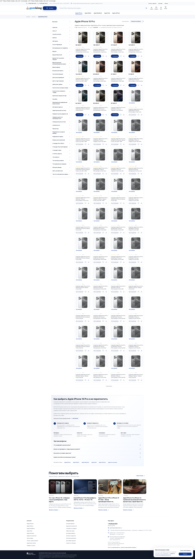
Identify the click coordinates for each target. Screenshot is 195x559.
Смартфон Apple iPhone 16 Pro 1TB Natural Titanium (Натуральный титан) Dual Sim (100, 376)
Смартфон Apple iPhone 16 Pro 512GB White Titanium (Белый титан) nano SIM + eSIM (83, 169)
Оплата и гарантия (152, 3)
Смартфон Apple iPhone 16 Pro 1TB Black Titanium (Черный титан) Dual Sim (136, 376)
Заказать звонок (111, 525)
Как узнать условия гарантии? (62, 453)
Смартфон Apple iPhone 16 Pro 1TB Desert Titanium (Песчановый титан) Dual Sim (118, 376)
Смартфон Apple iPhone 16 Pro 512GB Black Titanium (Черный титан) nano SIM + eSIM (118, 169)
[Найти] (146, 8)
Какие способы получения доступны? (65, 457)
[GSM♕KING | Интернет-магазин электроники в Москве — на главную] (32, 554)
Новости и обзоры (71, 543)
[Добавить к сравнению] (88, 56)
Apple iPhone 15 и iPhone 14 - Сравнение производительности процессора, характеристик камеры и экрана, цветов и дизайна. (134, 499)
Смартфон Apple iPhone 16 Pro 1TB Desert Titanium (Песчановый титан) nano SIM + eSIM (83, 199)
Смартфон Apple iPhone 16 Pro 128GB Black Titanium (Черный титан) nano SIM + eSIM (100, 140)
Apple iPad (107, 13)
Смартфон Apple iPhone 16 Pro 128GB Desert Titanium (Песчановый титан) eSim (100, 80)
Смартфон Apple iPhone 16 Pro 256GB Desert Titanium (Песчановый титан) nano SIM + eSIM (118, 51)
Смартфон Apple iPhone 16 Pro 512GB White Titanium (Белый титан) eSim (83, 258)
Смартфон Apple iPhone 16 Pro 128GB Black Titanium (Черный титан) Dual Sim (118, 109)
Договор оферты (70, 533)
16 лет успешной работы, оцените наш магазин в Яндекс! (122, 547)
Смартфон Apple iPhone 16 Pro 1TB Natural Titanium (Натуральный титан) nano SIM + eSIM (136, 169)
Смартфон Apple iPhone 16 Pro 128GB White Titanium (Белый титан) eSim (118, 199)
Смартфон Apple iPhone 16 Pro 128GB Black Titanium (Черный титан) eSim (136, 199)
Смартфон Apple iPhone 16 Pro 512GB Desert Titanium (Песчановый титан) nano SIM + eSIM (100, 169)
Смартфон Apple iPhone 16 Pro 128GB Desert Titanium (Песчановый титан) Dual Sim (136, 80)
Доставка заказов (71, 540)
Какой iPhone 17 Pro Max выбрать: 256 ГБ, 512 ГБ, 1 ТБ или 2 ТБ (85, 499)
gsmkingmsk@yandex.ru (116, 528)
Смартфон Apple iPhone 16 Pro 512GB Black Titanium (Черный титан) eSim (136, 258)
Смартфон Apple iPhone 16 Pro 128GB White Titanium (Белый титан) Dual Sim (83, 109)
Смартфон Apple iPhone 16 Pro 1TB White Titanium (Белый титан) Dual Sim (83, 376)
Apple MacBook (98, 13)
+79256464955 (112, 524)
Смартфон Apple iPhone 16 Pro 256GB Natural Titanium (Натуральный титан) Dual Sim (100, 317)
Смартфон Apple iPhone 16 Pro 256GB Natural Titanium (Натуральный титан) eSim (100, 228)
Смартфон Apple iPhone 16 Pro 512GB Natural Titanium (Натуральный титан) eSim (100, 258)
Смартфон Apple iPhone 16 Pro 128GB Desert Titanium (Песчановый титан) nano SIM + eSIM (136, 110)
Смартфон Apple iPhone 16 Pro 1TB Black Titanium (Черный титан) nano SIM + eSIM (100, 199)
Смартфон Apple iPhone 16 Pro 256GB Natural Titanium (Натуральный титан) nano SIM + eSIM (100, 51)
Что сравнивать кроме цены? (62, 445)
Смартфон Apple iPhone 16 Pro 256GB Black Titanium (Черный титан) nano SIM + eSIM (136, 140)
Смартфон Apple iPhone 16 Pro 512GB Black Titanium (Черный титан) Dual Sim (136, 346)
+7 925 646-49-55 (43, 3)
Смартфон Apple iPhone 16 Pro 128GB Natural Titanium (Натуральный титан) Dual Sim (100, 109)
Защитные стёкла (31, 543)
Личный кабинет (70, 523)
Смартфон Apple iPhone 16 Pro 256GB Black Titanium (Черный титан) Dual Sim (136, 317)
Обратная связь (70, 531)
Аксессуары (30, 538)
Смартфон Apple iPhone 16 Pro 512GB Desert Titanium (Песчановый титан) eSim (118, 258)
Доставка (160, 3)
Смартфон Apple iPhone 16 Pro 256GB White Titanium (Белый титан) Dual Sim (83, 317)
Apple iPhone (78, 13)
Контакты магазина (71, 538)
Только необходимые (185, 550)
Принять (185, 554)
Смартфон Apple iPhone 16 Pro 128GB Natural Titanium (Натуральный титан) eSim (118, 80)
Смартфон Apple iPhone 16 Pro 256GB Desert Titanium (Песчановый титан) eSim (118, 228)
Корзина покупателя (71, 526)
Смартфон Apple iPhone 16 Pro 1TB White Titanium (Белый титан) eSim (83, 287)
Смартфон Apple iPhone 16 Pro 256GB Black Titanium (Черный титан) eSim (136, 228)
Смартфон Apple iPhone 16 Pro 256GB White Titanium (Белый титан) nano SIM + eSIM (118, 140)
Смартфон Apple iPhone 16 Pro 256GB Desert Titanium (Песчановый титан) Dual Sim (118, 317)
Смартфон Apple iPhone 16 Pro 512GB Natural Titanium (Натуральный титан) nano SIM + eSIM (136, 51)
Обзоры (166, 3)
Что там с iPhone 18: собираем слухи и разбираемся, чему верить (59, 499)
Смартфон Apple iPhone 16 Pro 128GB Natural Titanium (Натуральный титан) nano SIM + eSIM (83, 51)
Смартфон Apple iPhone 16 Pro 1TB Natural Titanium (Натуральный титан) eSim (100, 287)
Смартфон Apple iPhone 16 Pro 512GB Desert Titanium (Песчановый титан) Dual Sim (118, 346)
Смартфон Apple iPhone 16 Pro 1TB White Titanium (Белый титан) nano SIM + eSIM (83, 80)
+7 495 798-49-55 (32, 3)
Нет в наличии (132, 114)
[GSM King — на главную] (34, 8)
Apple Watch (88, 13)
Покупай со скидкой (71, 528)
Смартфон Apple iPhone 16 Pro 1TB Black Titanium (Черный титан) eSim (136, 287)
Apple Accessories (112, 462)
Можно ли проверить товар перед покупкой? (67, 449)
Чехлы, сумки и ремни (32, 540)
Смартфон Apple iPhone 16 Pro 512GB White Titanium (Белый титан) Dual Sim (83, 346)
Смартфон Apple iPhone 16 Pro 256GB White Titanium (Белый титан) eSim (83, 228)
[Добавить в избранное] (85, 56)
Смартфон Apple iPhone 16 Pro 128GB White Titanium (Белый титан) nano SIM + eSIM (83, 140)
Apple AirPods (116, 13)
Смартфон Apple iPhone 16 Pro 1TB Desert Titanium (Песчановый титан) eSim (118, 287)
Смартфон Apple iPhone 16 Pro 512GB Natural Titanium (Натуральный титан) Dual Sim (100, 346)
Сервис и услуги (31, 545)
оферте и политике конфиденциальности (165, 554)
